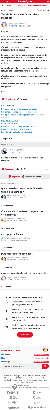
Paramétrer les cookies (10, 380)
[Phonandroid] (37, 407)
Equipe (19, 376)
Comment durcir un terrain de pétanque (17, 129)
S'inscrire (25, 335)
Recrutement (25, 378)
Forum (8, 5)
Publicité (37, 376)
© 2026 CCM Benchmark (25, 382)
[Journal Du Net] (13, 397)
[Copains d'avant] (13, 402)
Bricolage (6, 362)
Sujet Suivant (42, 10)
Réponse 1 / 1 (6, 144)
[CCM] (37, 392)
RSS (18, 378)
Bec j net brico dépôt (9, 120)
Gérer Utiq (22, 380)
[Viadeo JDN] (37, 402)
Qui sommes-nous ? (9, 376)
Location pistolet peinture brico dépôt (17, 132)
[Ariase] (13, 407)
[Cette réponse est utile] (17, 169)
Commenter (10, 169)
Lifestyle (6, 355)
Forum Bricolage (19, 5)
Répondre (16, 177)
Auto (5, 358)
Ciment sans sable (9, 123)
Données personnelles (38, 378)
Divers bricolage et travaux (37, 5)
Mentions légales (32, 380)
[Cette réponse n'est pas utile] (24, 169)
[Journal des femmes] (13, 392)
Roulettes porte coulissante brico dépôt (18, 126)
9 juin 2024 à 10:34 (25, 26)
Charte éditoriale (28, 376)
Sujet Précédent (10, 10)
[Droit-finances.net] (37, 397)
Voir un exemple (41, 355)
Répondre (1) (10, 99)
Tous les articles (10, 378)
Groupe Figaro (43, 380)
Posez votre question (33, 177)
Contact (44, 376)
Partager (23, 99)
